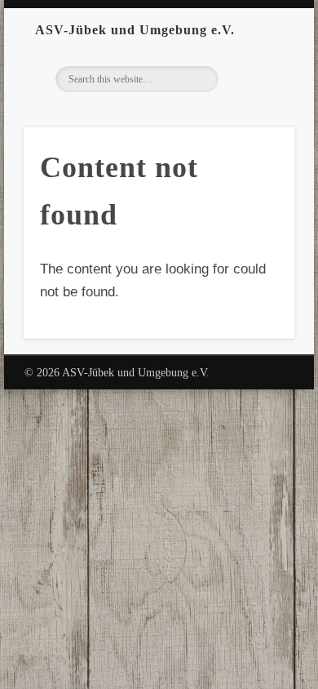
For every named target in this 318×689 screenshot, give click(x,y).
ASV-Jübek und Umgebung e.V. (135, 30)
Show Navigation (281, 29)
